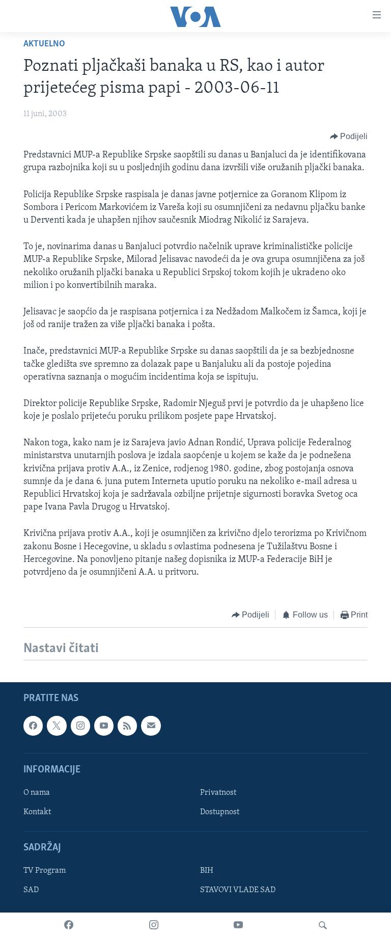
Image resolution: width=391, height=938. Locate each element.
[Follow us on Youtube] (104, 725)
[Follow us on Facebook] (33, 725)
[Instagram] (154, 925)
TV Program (44, 871)
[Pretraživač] (323, 925)
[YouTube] (238, 925)
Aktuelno (44, 44)
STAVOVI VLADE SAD (237, 890)
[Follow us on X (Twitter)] (56, 725)
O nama (36, 793)
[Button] (349, 136)
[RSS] (127, 725)
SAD (31, 890)
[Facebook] (69, 925)
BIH (206, 871)
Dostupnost (219, 812)
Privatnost (218, 793)
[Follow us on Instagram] (80, 725)
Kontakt (37, 812)
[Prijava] (150, 725)
